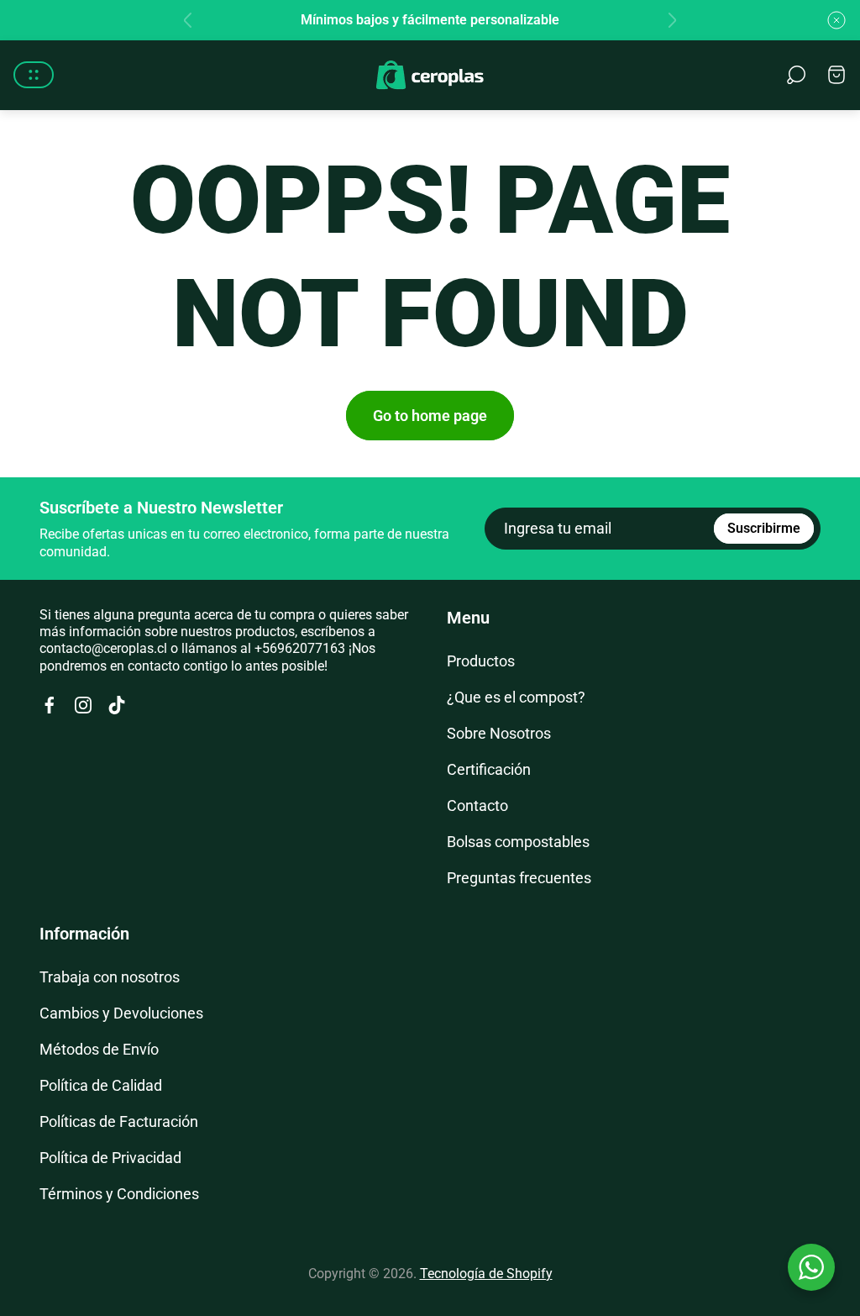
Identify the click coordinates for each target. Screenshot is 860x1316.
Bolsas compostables (518, 841)
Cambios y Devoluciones (121, 1013)
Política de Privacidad (110, 1157)
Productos (481, 661)
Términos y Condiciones (119, 1194)
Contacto (477, 805)
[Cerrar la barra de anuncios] (836, 20)
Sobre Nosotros (499, 733)
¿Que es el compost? (516, 697)
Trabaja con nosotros (109, 977)
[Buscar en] (796, 74)
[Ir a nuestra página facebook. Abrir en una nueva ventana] (49, 705)
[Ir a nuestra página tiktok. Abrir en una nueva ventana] (117, 705)
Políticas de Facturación (118, 1121)
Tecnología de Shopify (486, 1274)
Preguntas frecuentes (519, 878)
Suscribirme (763, 528)
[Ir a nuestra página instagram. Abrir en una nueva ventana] (83, 705)
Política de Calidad (100, 1085)
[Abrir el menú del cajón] (33, 74)
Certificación (489, 769)
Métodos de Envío (99, 1049)
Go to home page (430, 415)
